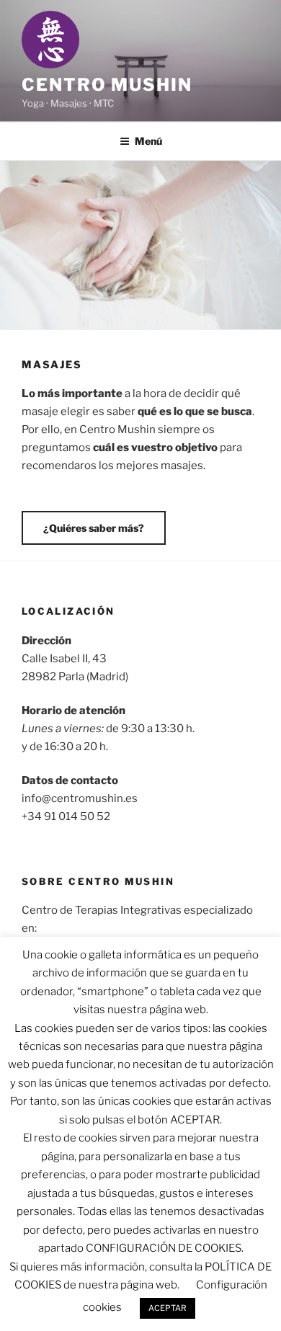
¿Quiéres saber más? (93, 528)
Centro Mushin (107, 84)
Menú (148, 141)
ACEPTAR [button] (167, 1308)
